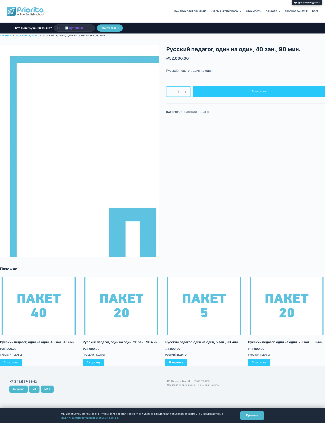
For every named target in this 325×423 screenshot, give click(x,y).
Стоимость (253, 11)
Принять (252, 415)
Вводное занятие (296, 11)
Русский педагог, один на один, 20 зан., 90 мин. (120, 342)
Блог (315, 11)
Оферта (214, 384)
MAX (47, 388)
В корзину (259, 91)
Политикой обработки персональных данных (90, 417)
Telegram (18, 388)
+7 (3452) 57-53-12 (23, 381)
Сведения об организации (181, 384)
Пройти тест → (110, 27)
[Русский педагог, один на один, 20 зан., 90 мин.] (121, 306)
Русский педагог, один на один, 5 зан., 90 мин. (202, 342)
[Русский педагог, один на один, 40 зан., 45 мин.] (38, 306)
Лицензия (203, 384)
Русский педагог (197, 111)
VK (34, 388)
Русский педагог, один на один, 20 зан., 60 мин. (285, 342)
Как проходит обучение (190, 11)
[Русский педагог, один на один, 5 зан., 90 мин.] (203, 306)
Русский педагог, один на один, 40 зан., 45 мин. (37, 342)
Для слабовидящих (309, 2)
